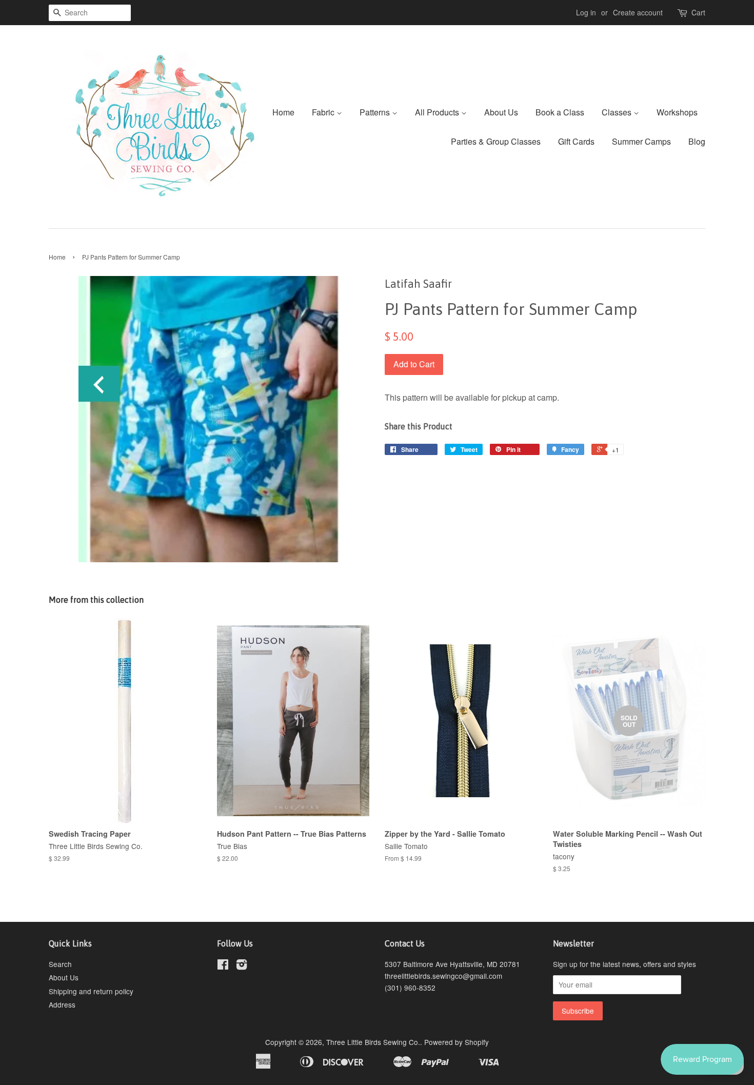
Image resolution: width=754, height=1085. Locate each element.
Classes (617, 112)
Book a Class (559, 112)
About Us (501, 112)
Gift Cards (576, 141)
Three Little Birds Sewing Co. (373, 1042)
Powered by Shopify (456, 1042)
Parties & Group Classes (496, 141)
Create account (638, 12)
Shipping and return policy (91, 991)
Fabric (324, 112)
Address (62, 1004)
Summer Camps (641, 141)
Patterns (376, 112)
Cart (698, 12)
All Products (438, 112)
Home (283, 112)
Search (60, 964)
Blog (696, 141)
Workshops (677, 112)
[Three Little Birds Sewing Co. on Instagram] (241, 966)
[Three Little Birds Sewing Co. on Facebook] (223, 966)
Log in (586, 12)
